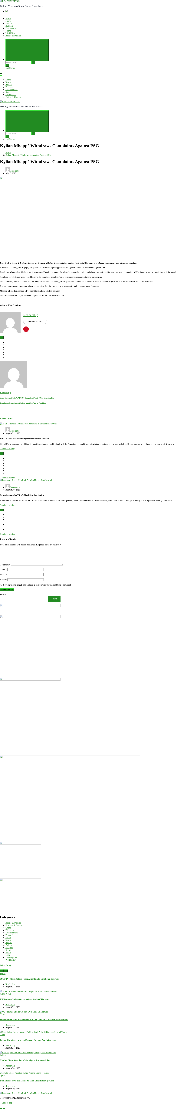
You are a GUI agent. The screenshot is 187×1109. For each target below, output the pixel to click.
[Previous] (2, 970)
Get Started (10, 68)
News (8, 21)
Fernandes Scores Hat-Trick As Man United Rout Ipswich (27, 1081)
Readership (15, 171)
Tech (7, 955)
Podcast (8, 942)
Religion (9, 947)
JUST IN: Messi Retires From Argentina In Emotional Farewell (29, 979)
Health (8, 937)
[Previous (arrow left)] (1, 1108)
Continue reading (7, 448)
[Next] (6, 970)
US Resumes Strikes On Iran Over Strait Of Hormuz (24, 999)
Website (3, 579)
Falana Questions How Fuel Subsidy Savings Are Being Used (28, 1040)
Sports (8, 31)
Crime (8, 928)
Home (8, 18)
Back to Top (7, 1103)
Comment (5, 565)
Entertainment (11, 28)
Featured (9, 935)
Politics (8, 23)
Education (9, 930)
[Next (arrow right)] (4, 1108)
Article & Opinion (13, 36)
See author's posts (35, 321)
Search (3, 594)
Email (3, 574)
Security (9, 950)
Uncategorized (11, 957)
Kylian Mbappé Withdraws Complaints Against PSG (28, 155)
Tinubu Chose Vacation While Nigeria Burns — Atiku (25, 1060)
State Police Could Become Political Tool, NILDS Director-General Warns (34, 1019)
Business (9, 26)
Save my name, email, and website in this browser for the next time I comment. (37, 585)
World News (10, 33)
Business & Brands (13, 925)
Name (3, 569)
